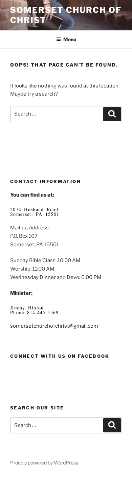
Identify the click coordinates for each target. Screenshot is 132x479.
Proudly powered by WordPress (44, 462)
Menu (69, 39)
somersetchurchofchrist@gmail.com (54, 326)
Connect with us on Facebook (60, 356)
